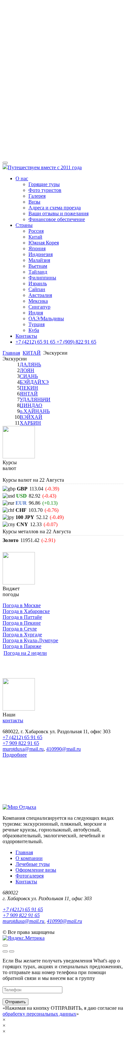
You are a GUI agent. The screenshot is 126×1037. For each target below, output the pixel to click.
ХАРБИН (30, 423)
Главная (11, 353)
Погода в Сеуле (20, 628)
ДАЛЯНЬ (30, 364)
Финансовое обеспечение (56, 219)
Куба (33, 330)
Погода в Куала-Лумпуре (30, 640)
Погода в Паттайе (22, 617)
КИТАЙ (32, 353)
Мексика (38, 301)
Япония (37, 248)
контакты (13, 720)
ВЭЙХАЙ (31, 417)
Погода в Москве (22, 605)
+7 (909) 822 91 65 (75, 342)
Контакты (26, 336)
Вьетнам (37, 266)
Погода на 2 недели (25, 653)
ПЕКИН (29, 388)
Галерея (37, 196)
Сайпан (36, 289)
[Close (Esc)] (5, 946)
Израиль (37, 283)
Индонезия (40, 254)
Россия (36, 231)
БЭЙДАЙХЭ (34, 382)
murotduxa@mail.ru (23, 749)
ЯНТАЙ (29, 393)
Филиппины (42, 277)
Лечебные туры (33, 864)
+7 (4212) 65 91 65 (35, 342)
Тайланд (37, 272)
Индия (35, 312)
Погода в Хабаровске (26, 611)
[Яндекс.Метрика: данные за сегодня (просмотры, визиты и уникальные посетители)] (24, 938)
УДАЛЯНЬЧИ (35, 399)
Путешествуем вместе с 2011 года (45, 167)
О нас (22, 178)
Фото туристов (44, 190)
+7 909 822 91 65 (21, 743)
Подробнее (15, 755)
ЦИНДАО (31, 405)
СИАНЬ (29, 376)
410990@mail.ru (63, 749)
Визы (34, 202)
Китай (35, 237)
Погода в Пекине (22, 623)
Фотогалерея (30, 875)
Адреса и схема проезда (54, 207)
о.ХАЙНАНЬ (35, 411)
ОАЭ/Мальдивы (46, 318)
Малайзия (39, 260)
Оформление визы (36, 870)
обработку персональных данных (39, 1014)
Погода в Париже (22, 646)
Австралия (40, 295)
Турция (36, 324)
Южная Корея (43, 242)
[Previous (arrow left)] (5, 951)
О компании (29, 858)
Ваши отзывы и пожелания (58, 213)
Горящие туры (44, 184)
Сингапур (39, 307)
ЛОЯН (27, 370)
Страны (24, 225)
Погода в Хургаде (22, 634)
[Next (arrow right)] (11, 951)
